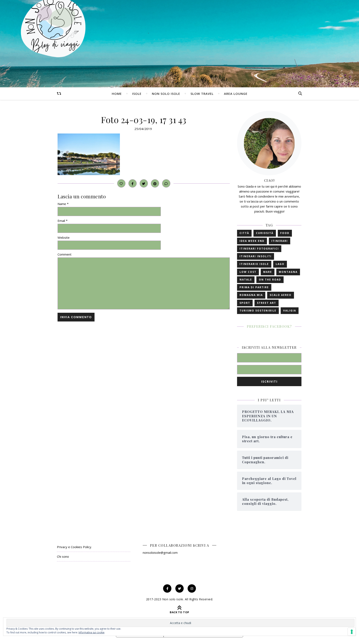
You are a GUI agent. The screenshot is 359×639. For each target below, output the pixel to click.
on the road (270, 279)
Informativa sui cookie (92, 632)
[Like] (121, 183)
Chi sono (63, 556)
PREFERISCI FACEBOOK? (269, 326)
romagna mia (251, 295)
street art (266, 303)
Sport (245, 303)
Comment (64, 254)
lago (280, 264)
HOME (117, 93)
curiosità (264, 233)
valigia (289, 310)
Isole (136, 93)
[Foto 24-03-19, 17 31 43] (144, 154)
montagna (288, 272)
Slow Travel (202, 93)
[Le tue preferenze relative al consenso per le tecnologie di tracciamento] (352, 632)
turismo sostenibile (258, 310)
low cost (248, 272)
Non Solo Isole (166, 93)
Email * (63, 221)
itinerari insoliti (256, 256)
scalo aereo (280, 295)
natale (246, 279)
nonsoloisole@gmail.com (160, 552)
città (244, 233)
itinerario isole (254, 264)
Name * (63, 204)
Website (64, 237)
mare (267, 272)
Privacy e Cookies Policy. (74, 547)
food (284, 233)
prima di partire (254, 287)
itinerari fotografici (259, 248)
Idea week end (252, 241)
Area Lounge (235, 93)
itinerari (279, 241)
